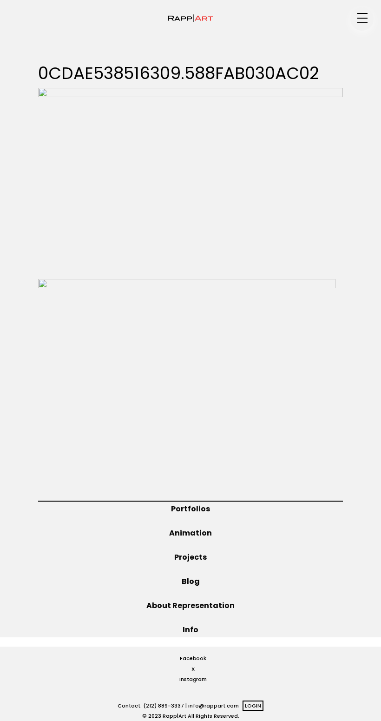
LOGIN (253, 705)
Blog (191, 581)
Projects (190, 557)
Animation (190, 533)
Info (190, 629)
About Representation (190, 605)
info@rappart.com (213, 705)
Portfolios (190, 508)
